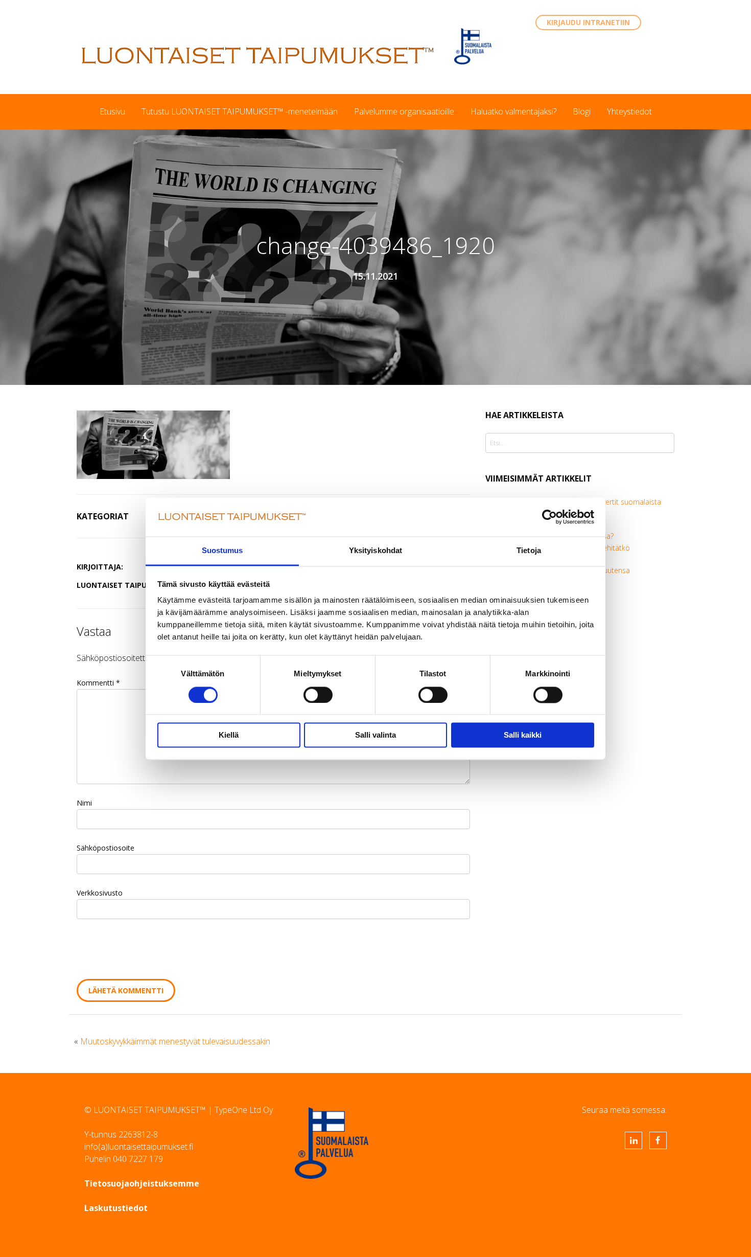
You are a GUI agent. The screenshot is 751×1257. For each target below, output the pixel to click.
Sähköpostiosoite (105, 848)
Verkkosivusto (100, 893)
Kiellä (229, 735)
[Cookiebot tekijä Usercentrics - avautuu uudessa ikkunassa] (549, 516)
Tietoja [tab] (529, 550)
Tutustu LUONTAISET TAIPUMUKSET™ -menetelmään (240, 111)
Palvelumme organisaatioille (404, 111)
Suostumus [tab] (222, 550)
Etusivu (112, 111)
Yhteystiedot (629, 111)
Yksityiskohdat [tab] (375, 550)
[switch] (318, 695)
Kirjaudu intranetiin (588, 22)
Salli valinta (375, 735)
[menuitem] (112, 111)
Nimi (84, 803)
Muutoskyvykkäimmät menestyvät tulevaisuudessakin (175, 1041)
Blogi (582, 111)
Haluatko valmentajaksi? (513, 111)
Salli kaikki (523, 735)
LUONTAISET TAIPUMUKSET (258, 55)
